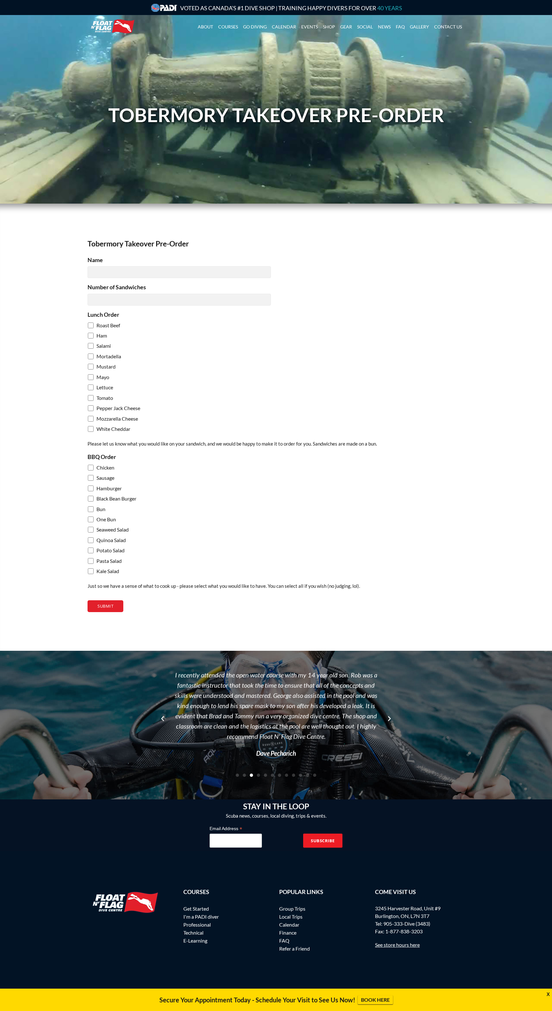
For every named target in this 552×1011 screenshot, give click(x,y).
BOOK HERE (375, 1000)
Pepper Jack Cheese (118, 408)
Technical (193, 932)
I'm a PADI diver (201, 917)
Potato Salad (110, 550)
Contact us (448, 26)
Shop (329, 26)
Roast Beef (108, 325)
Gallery (419, 26)
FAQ (284, 940)
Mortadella (108, 356)
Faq (400, 26)
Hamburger (109, 488)
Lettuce (104, 387)
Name (95, 259)
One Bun (106, 519)
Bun (100, 509)
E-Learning (195, 940)
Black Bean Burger (116, 498)
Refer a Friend (294, 948)
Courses (228, 26)
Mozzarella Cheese (117, 419)
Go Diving (255, 26)
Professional (197, 925)
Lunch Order (103, 314)
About (205, 26)
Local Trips (291, 917)
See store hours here (397, 945)
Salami (103, 346)
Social (365, 26)
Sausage (105, 478)
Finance (287, 932)
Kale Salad (107, 571)
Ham (101, 335)
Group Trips (292, 909)
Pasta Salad (109, 561)
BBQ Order (102, 456)
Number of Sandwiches (117, 287)
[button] (162, 718)
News (384, 26)
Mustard (106, 366)
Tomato (104, 398)
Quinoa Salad (111, 540)
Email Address (226, 829)
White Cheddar (113, 429)
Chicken (105, 467)
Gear (346, 26)
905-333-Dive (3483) (406, 924)
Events (309, 26)
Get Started (196, 909)
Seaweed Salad (112, 529)
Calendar (284, 26)
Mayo (102, 377)
